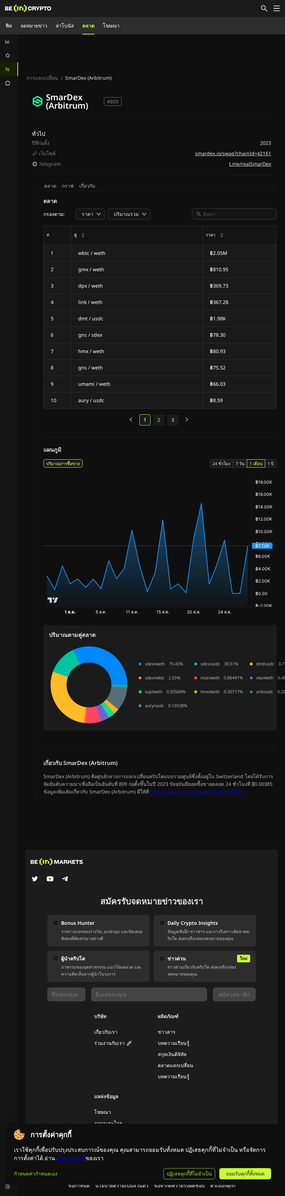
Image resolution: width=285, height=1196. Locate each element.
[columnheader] (137, 235)
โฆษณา (111, 25)
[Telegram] (65, 879)
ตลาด (88, 25)
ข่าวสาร (167, 1032)
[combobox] (237, 214)
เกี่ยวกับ (87, 185)
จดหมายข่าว (34, 25)
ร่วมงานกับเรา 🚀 (113, 1043)
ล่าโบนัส (65, 25)
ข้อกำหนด (79, 1185)
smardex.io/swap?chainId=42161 (233, 153)
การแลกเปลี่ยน (42, 78)
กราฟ (68, 185)
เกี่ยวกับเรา (105, 1032)
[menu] (9, 62)
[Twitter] (35, 879)
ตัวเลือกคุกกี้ (222, 1185)
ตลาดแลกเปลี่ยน (175, 1065)
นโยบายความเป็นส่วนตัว (121, 1185)
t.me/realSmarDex (250, 164)
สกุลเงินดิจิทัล (172, 1054)
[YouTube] (50, 879)
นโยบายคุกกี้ (70, 1158)
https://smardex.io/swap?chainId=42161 (196, 791)
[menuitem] (9, 41)
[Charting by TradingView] (53, 600)
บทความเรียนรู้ (173, 1043)
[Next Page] (186, 419)
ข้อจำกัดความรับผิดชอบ (179, 1185)
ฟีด (9, 25)
